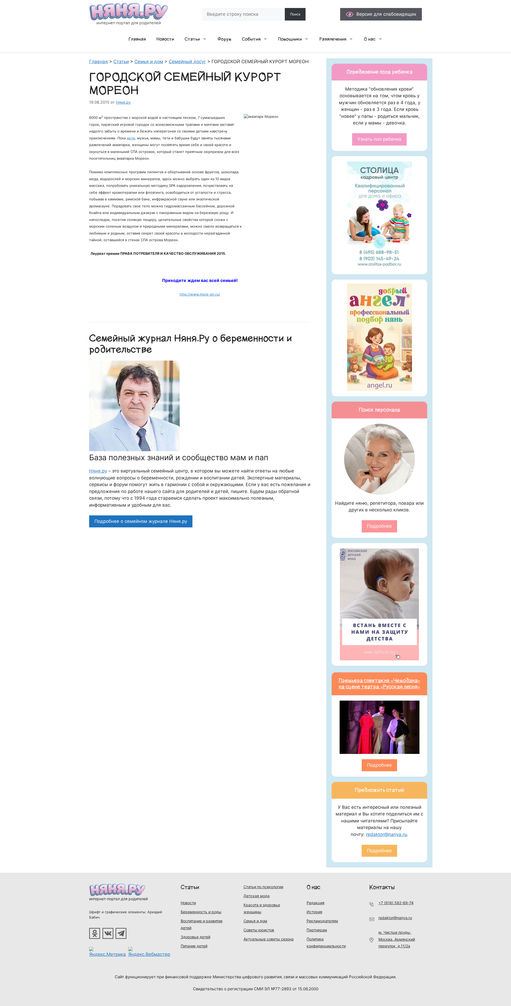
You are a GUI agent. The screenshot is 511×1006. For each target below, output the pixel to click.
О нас (370, 39)
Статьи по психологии (263, 886)
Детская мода (257, 896)
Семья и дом (255, 921)
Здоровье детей (195, 937)
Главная (137, 39)
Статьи (192, 39)
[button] (206, 39)
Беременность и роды (201, 912)
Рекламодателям (322, 921)
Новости (165, 39)
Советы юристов (259, 930)
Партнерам (317, 930)
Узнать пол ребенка (379, 139)
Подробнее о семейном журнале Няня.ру (140, 521)
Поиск (295, 14)
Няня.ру (98, 471)
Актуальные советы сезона (269, 939)
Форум (224, 39)
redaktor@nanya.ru (386, 834)
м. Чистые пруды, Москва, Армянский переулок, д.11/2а (396, 939)
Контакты (382, 887)
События (251, 39)
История (314, 912)
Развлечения (332, 39)
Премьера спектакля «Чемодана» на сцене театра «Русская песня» (379, 683)
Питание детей (194, 946)
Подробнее (379, 526)
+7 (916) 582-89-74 (396, 902)
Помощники (290, 39)
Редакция (315, 902)
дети (131, 138)
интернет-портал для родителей (118, 898)
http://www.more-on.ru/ (200, 294)
